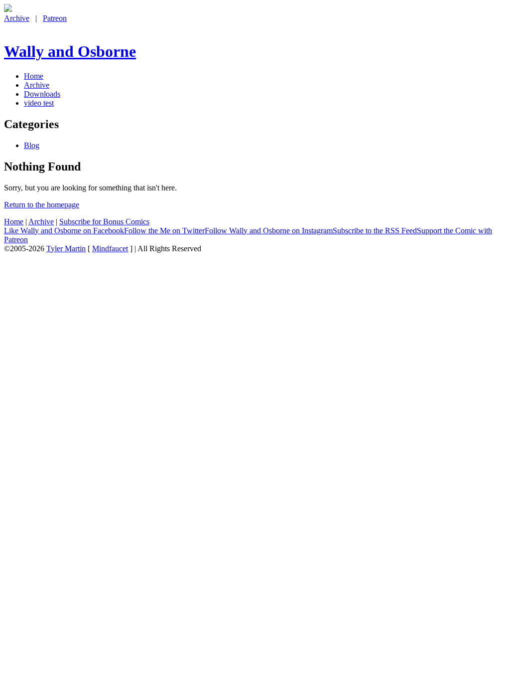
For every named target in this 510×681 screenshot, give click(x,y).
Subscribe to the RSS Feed (375, 230)
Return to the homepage (41, 204)
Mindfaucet (110, 248)
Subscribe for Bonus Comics (104, 221)
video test (39, 103)
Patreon (55, 18)
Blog (31, 145)
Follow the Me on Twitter (164, 230)
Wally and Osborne (70, 51)
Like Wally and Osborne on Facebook (64, 230)
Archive (16, 18)
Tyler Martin (66, 248)
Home (33, 76)
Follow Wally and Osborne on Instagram (269, 230)
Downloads (42, 94)
